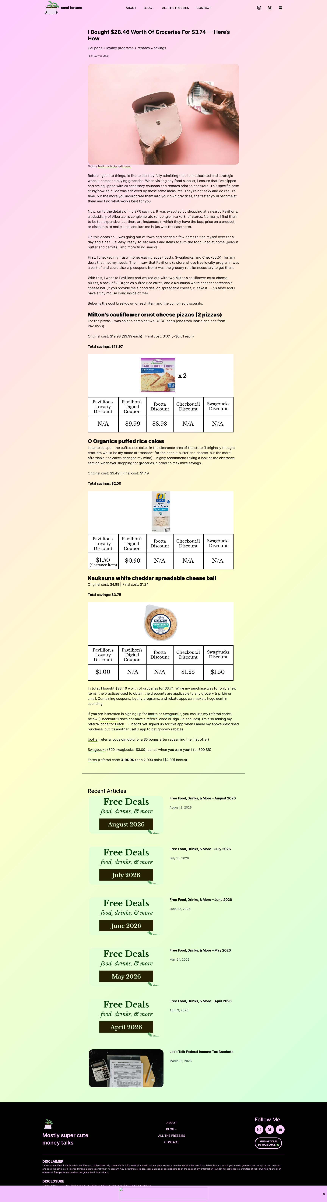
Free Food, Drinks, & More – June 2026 (201, 900)
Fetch (119, 724)
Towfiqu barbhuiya (108, 166)
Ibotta (153, 714)
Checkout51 (109, 719)
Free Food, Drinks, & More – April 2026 (201, 1001)
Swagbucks (172, 714)
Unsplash (126, 166)
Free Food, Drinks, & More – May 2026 (200, 950)
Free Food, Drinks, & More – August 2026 (203, 798)
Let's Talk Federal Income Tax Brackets (201, 1052)
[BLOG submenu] (154, 8)
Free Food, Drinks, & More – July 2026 (200, 849)
